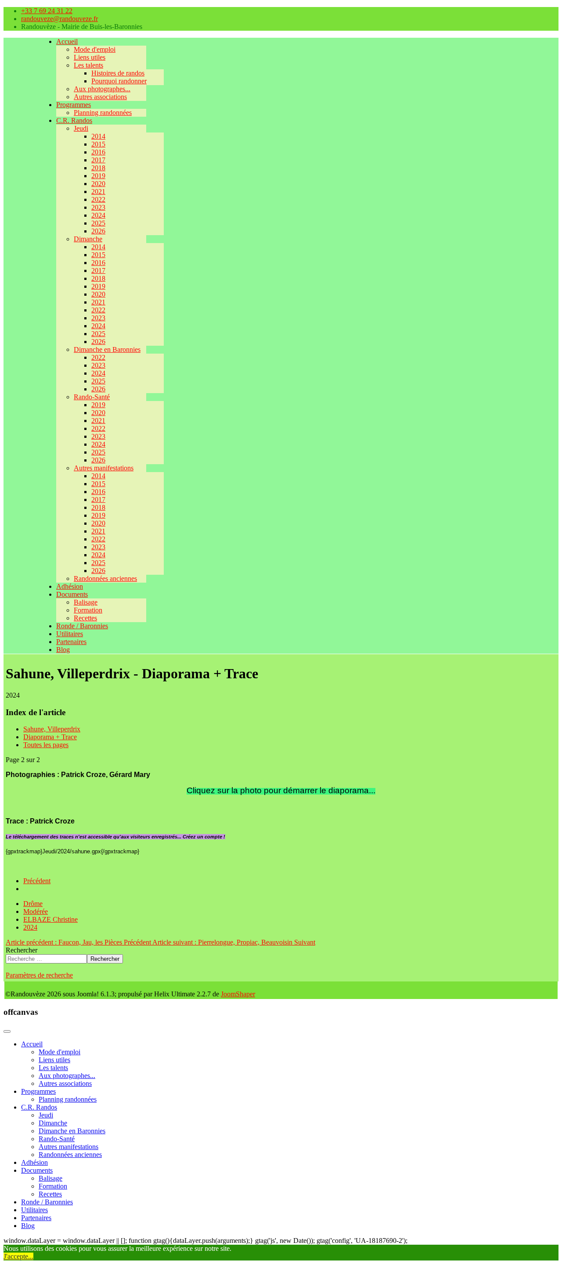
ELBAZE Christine (50, 919)
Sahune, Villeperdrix (51, 729)
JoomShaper (238, 994)
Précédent (36, 880)
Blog (63, 649)
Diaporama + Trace (50, 737)
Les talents (88, 65)
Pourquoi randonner (119, 81)
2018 (98, 168)
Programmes (73, 104)
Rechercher (21, 950)
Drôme (33, 903)
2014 (98, 136)
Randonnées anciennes (105, 578)
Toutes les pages (45, 744)
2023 (98, 207)
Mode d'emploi (94, 49)
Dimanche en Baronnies (107, 349)
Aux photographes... (102, 89)
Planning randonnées (103, 112)
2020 (98, 183)
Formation (88, 610)
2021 (98, 191)
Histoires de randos (117, 73)
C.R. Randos (74, 120)
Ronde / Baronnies (82, 626)
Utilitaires (69, 633)
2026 (98, 231)
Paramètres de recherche (39, 975)
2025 (98, 223)
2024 (98, 215)
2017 (98, 160)
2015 (98, 144)
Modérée (35, 911)
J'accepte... (18, 1256)
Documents (72, 594)
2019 (98, 175)
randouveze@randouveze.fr (59, 18)
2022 (98, 199)
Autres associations (100, 96)
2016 (98, 152)
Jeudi (81, 128)
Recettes (85, 618)
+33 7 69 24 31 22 (46, 10)
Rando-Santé (92, 397)
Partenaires (71, 641)
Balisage (85, 602)
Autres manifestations (103, 468)
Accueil (67, 41)
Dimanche (88, 239)
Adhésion (69, 586)
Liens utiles (89, 57)
